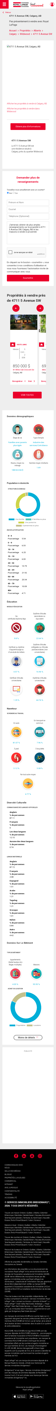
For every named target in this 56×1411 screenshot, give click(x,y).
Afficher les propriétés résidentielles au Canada (22, 1262)
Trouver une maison (12, 1213)
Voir (30, 381)
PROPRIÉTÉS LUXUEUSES (15, 1178)
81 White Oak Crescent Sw (23, 370)
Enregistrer (17, 381)
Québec (29, 1213)
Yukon (30, 1220)
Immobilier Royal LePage (29, 5)
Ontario (22, 1213)
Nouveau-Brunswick (42, 1215)
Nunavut (37, 1220)
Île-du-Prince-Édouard (19, 1220)
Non (10, 193)
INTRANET (9, 1184)
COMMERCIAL (10, 1181)
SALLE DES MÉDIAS (12, 1171)
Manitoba (18, 1215)
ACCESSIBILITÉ (11, 1198)
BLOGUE (8, 1174)
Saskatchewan (28, 1215)
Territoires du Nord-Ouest (32, 1218)
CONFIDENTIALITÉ (12, 1191)
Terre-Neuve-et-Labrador (13, 1218)
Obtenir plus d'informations (28, 126)
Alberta (36, 1213)
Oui (16, 193)
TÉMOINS (8, 1194)
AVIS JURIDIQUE (11, 1187)
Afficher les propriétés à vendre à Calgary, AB (27, 103)
